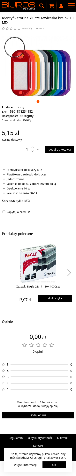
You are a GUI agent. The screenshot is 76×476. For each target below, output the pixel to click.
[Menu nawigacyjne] (71, 6)
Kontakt (38, 445)
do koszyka (55, 298)
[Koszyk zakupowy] (52, 6)
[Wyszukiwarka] (42, 6)
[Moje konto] (61, 6)
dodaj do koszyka (60, 149)
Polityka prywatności (40, 438)
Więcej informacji (25, 465)
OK (54, 465)
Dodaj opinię (38, 415)
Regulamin (16, 438)
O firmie (62, 438)
